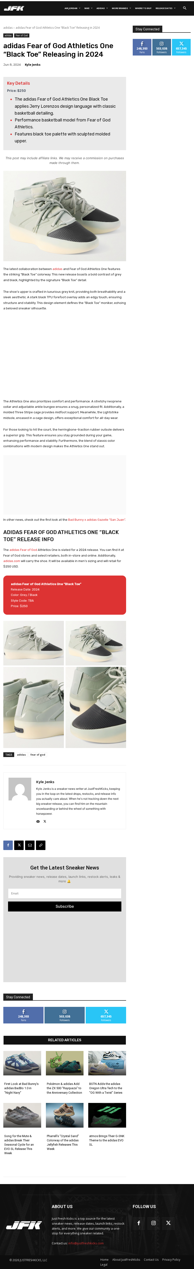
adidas (8, 28)
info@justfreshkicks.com (86, 1243)
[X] (45, 820)
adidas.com (11, 561)
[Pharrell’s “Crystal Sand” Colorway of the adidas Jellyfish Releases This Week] (65, 1115)
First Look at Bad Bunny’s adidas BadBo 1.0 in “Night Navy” (21, 1088)
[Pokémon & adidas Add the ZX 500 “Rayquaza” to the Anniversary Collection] (65, 1063)
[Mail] (38, 820)
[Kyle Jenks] (20, 801)
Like (23, 1008)
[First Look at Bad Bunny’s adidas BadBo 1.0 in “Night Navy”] (22, 1063)
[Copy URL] (40, 845)
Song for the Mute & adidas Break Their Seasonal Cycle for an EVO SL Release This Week (19, 1144)
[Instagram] (153, 1223)
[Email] (30, 845)
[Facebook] (8, 845)
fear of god (38, 754)
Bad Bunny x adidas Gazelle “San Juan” (96, 519)
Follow (64, 1008)
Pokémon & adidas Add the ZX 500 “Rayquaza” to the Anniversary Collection (64, 1088)
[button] (184, 8)
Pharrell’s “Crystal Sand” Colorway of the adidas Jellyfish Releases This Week (63, 1142)
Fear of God (22, 35)
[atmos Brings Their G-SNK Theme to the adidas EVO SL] (107, 1115)
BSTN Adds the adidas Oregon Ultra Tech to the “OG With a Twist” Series (105, 1088)
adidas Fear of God (23, 550)
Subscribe (65, 906)
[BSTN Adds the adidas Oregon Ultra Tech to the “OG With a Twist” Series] (107, 1063)
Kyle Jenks (32, 64)
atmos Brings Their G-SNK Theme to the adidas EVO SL (106, 1140)
